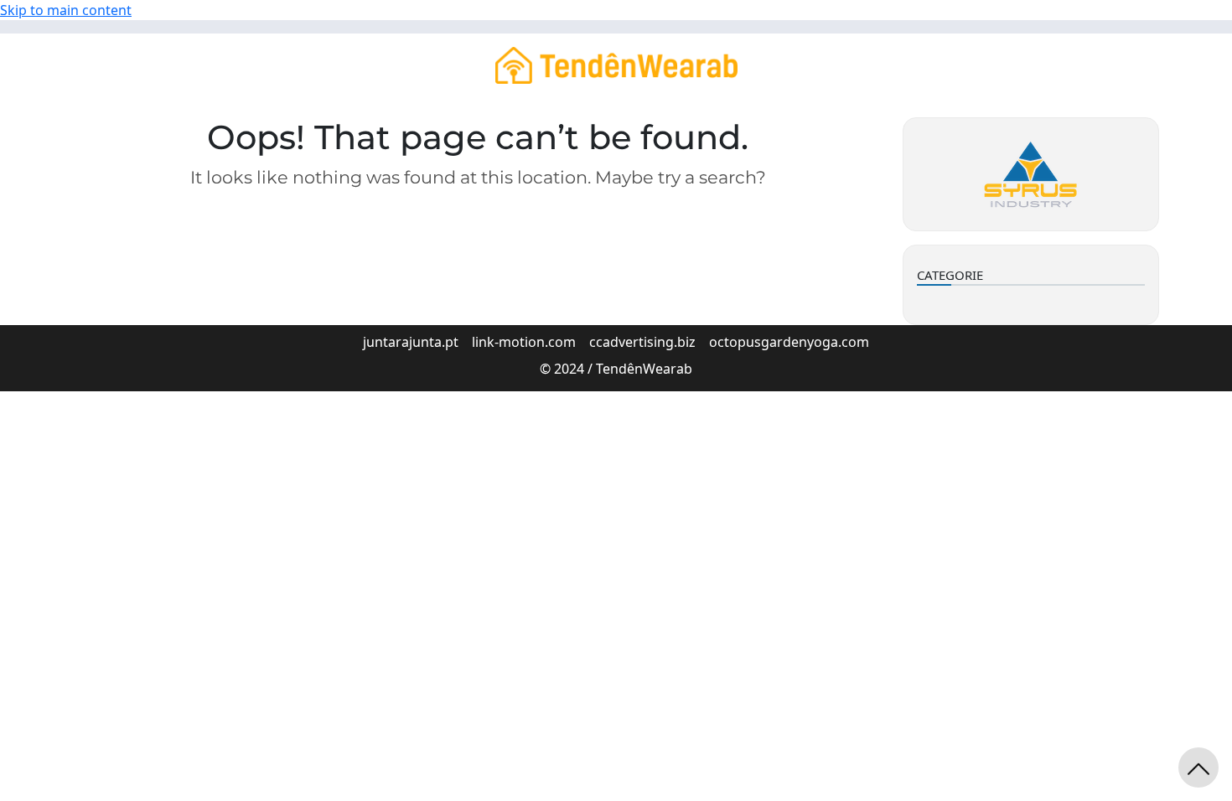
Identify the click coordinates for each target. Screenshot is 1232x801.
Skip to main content (66, 10)
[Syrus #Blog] (616, 63)
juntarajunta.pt (410, 342)
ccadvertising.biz (642, 342)
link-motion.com (524, 342)
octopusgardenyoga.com (789, 342)
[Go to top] (1198, 767)
